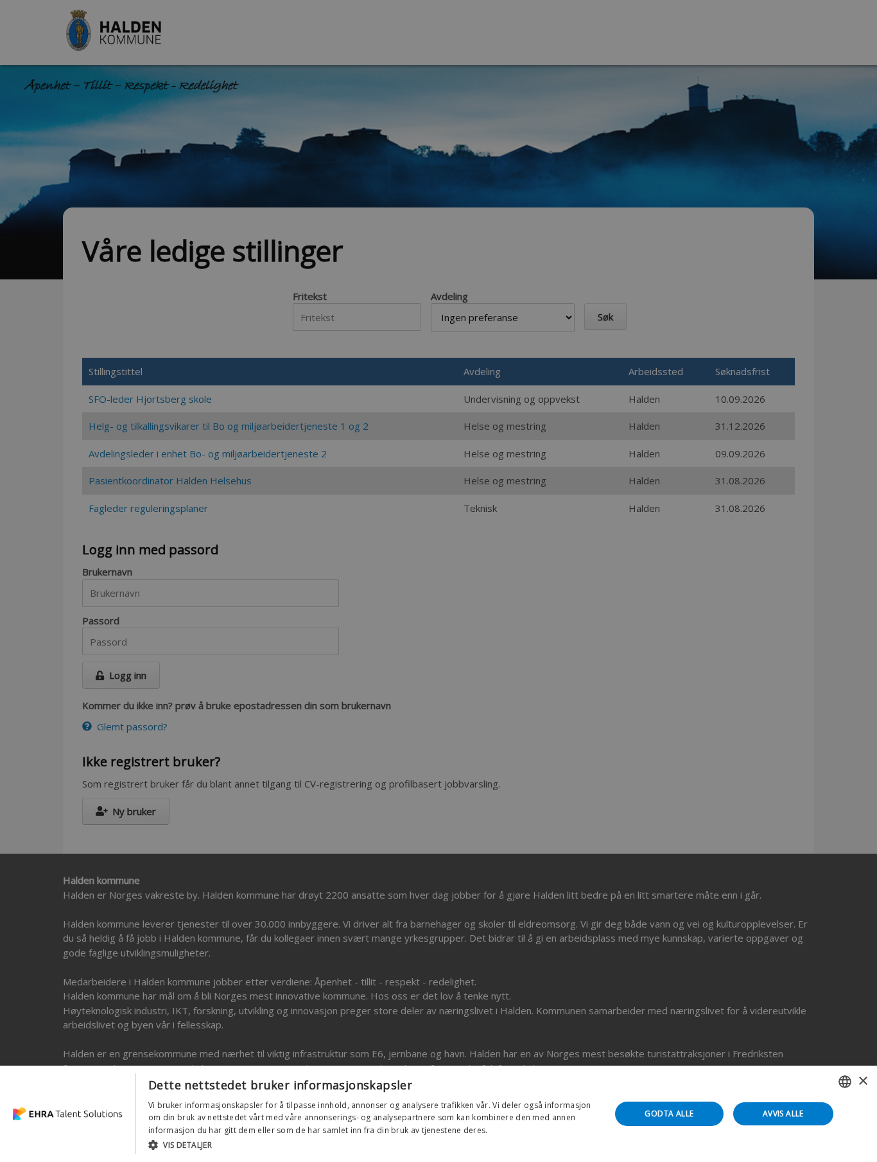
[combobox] (844, 1081)
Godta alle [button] (669, 1113)
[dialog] (438, 1114)
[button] (372, 1144)
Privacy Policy (515, 1130)
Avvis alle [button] (783, 1113)
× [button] (862, 1081)
